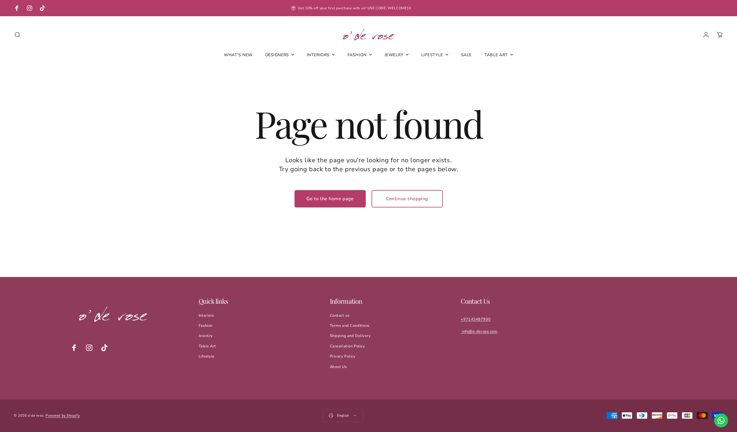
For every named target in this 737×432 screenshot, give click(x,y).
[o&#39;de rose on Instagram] (89, 347)
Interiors (206, 315)
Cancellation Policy (347, 346)
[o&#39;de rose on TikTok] (104, 347)
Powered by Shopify (62, 415)
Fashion (206, 325)
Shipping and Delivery (350, 335)
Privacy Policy (343, 356)
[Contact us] (721, 420)
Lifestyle (207, 356)
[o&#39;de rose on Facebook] (74, 347)
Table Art (207, 346)
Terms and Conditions (350, 325)
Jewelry (206, 335)
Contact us (340, 315)
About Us (338, 366)
